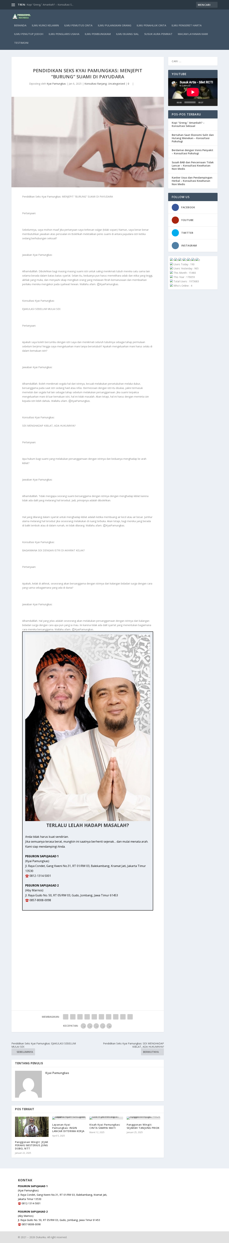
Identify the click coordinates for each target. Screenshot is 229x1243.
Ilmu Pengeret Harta (187, 25)
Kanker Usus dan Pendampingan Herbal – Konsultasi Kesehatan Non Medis (192, 181)
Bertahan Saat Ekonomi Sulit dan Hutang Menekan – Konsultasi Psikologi (193, 138)
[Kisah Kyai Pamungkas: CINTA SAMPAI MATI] (106, 1118)
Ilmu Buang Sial (127, 34)
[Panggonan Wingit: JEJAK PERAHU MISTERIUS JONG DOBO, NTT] (32, 1127)
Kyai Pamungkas (56, 83)
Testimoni (21, 42)
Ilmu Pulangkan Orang (114, 25)
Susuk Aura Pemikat (158, 34)
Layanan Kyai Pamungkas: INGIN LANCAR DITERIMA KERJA (68, 1128)
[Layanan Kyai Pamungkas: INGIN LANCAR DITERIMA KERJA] (69, 1118)
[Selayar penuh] (213, 102)
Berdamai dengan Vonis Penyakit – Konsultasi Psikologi (192, 151)
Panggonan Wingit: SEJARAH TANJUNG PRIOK (143, 1126)
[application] (193, 92)
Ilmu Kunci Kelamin (45, 25)
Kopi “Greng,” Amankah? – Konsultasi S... (50, 4)
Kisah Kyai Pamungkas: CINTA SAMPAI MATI (104, 1126)
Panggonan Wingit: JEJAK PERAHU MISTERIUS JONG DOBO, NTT (31, 1145)
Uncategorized (116, 83)
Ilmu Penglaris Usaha (64, 34)
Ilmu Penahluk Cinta (151, 25)
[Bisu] (207, 102)
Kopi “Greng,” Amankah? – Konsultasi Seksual (188, 124)
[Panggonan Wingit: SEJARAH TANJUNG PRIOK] (143, 1118)
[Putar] (173, 102)
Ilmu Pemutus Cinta (78, 25)
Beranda (20, 25)
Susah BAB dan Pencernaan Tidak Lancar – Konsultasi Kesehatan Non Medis (193, 165)
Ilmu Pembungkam (98, 34)
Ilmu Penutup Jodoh (28, 34)
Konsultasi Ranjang (95, 83)
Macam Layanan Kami (193, 34)
